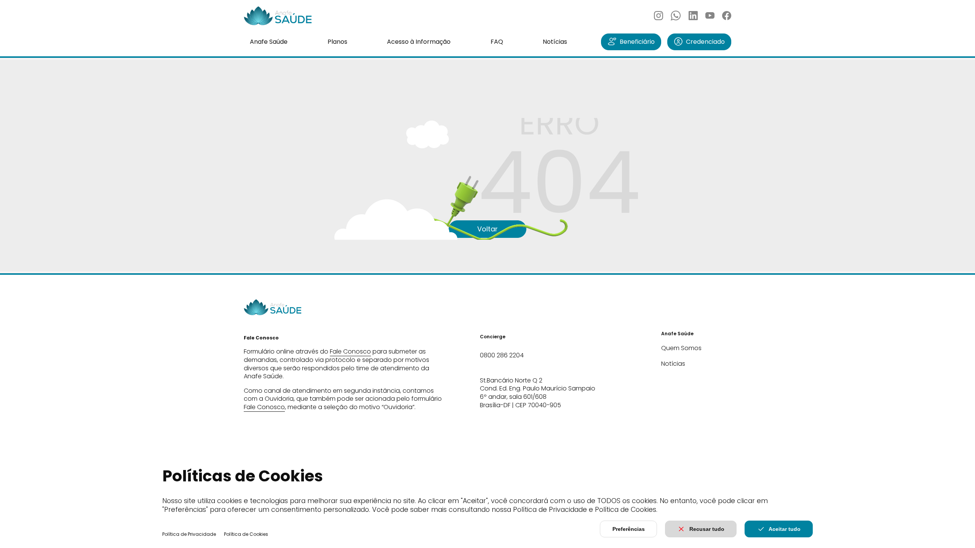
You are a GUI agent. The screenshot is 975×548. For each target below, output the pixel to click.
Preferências (628, 529)
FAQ (497, 41)
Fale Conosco (350, 351)
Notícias (555, 41)
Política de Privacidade (189, 534)
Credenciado (705, 41)
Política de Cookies (246, 534)
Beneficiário (637, 41)
